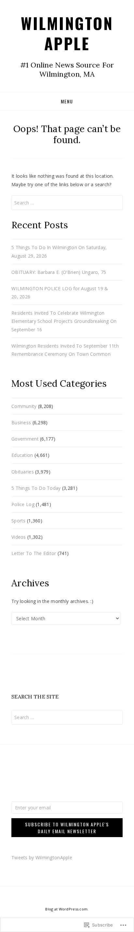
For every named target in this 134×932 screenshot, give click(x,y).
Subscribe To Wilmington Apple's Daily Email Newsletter (67, 827)
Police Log (22, 504)
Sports (18, 521)
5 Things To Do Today (36, 488)
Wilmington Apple (67, 33)
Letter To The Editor (33, 553)
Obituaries (22, 472)
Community (24, 406)
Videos (18, 537)
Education (22, 455)
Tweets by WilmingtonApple (41, 857)
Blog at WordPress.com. (66, 909)
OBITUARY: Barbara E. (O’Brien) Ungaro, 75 (58, 272)
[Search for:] (67, 203)
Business (21, 422)
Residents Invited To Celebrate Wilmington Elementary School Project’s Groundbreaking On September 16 (64, 321)
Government (25, 439)
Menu (67, 101)
